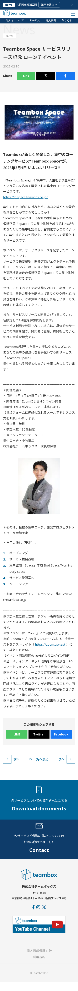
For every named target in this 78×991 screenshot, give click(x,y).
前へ (17, 759)
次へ (61, 759)
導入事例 (51, 20)
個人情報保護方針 (39, 951)
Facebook (61, 734)
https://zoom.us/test (50, 644)
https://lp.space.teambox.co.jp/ (25, 197)
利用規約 (39, 957)
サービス (35, 20)
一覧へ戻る (41, 759)
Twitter (39, 734)
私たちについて (15, 20)
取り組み (67, 20)
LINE (26, 75)
